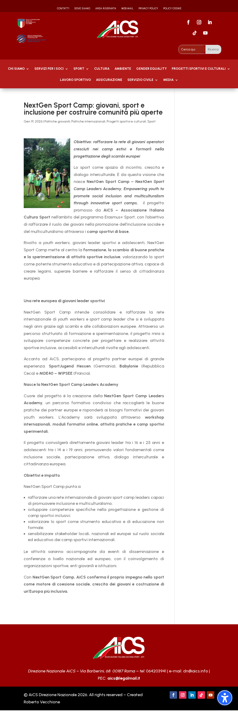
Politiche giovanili (57, 121)
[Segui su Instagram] (199, 22)
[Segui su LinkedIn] (209, 22)
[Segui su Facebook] (188, 22)
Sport (78, 69)
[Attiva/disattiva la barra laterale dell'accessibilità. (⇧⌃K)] (224, 697)
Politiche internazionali (88, 121)
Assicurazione (109, 80)
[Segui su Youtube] (205, 33)
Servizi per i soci (49, 69)
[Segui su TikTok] (194, 33)
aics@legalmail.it (123, 678)
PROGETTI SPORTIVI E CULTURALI (199, 69)
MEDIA (168, 80)
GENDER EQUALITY (151, 69)
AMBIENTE (123, 69)
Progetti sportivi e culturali (126, 121)
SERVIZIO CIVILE (140, 80)
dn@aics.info (195, 671)
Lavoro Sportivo (75, 80)
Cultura (101, 69)
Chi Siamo (16, 69)
